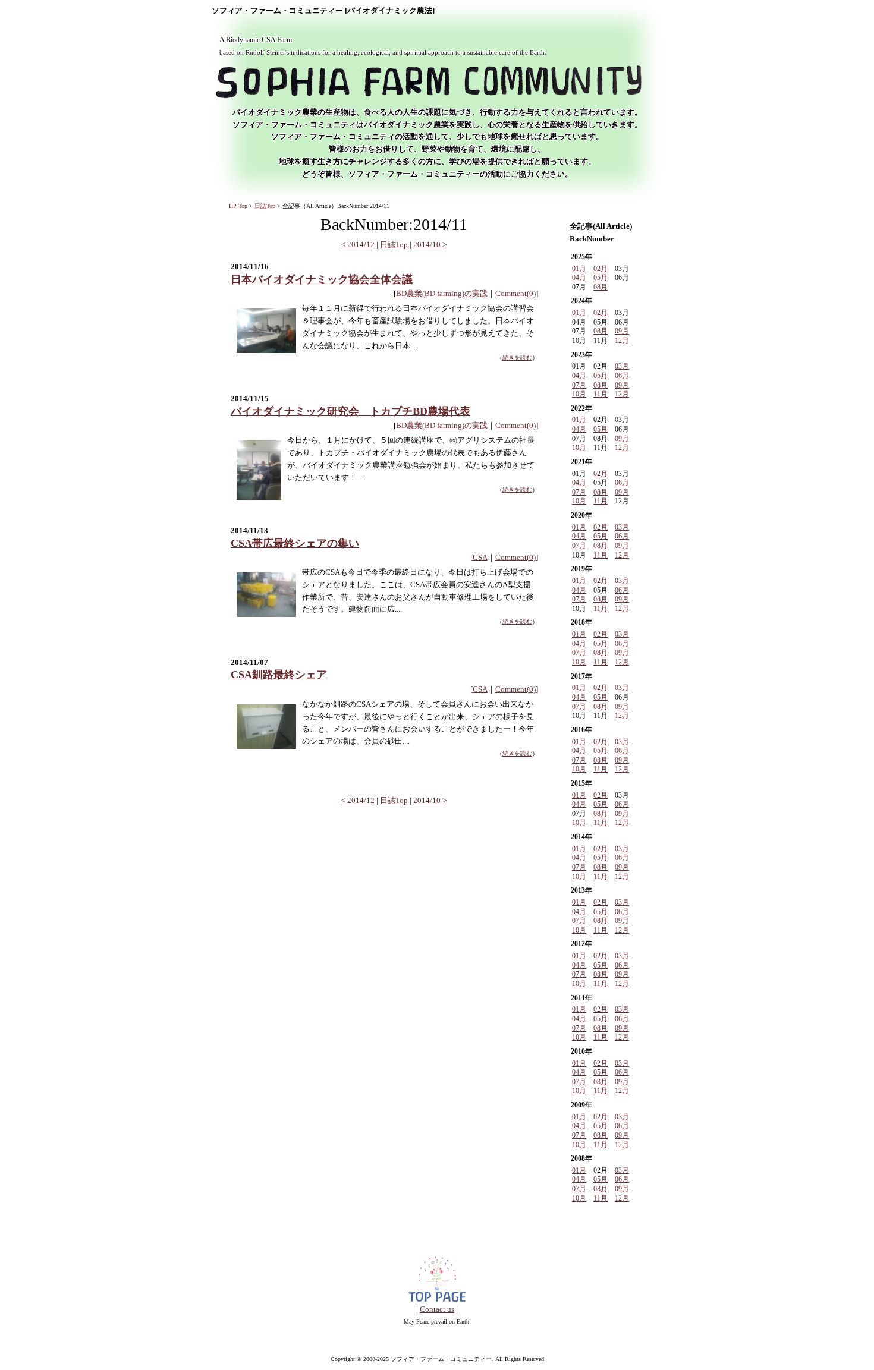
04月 (579, 277)
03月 (622, 366)
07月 (579, 385)
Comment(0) (515, 293)
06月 (622, 375)
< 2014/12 (358, 244)
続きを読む (517, 357)
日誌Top (264, 206)
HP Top (238, 206)
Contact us (437, 1309)
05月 (600, 277)
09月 (622, 331)
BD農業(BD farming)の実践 (442, 293)
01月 (579, 268)
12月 (622, 340)
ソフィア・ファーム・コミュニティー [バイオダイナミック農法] (323, 11)
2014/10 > (430, 244)
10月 (579, 394)
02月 (600, 268)
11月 (600, 394)
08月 (600, 287)
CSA (480, 557)
